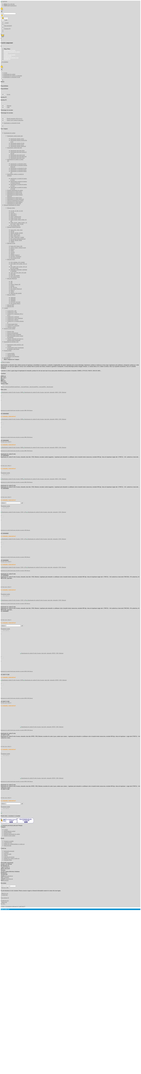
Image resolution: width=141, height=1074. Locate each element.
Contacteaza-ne (9, 823)
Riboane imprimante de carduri (12, 779)
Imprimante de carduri (9, 776)
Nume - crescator (21, 386)
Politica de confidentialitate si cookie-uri (14, 789)
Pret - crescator (40, 386)
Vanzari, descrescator (6, 386)
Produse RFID (7, 777)
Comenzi (6, 797)
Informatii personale (9, 796)
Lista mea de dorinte (9, 802)
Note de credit (7, 799)
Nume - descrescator (30, 386)
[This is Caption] (5, 362)
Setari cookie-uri (5, 854)
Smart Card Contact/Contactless (15, 120)
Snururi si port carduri (9, 780)
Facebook (5, 825)
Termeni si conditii (8, 786)
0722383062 (6, 822)
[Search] (2, 15)
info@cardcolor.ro (11, 5)
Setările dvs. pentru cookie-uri (11, 803)
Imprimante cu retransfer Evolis (12, 123)
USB (8, 107)
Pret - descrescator (48, 386)
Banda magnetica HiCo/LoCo (14, 118)
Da (2, 80)
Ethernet (9, 105)
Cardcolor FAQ (8, 787)
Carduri (6, 774)
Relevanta (14, 386)
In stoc (8, 94)
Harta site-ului (7, 790)
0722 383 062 (11, 4)
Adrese (6, 800)
